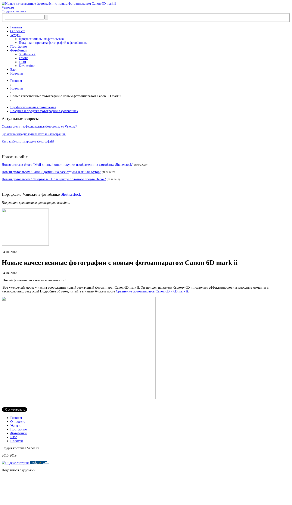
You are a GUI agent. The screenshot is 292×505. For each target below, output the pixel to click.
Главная (16, 27)
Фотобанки (18, 50)
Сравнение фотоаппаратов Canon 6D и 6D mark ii (152, 291)
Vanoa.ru (8, 7)
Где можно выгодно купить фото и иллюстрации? (34, 134)
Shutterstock (27, 54)
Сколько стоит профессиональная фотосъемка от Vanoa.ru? (39, 126)
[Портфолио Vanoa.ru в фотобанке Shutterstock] (25, 244)
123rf (22, 62)
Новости (16, 73)
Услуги (15, 35)
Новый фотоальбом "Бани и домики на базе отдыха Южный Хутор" (51, 172)
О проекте (17, 31)
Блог (13, 69)
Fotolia (23, 58)
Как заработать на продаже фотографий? (28, 141)
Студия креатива (14, 11)
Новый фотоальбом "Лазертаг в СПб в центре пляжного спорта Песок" (54, 179)
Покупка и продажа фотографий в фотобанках (53, 42)
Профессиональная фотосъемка (42, 39)
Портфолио (18, 46)
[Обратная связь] (146, 489)
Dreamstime (27, 66)
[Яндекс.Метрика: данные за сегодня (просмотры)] (15, 463)
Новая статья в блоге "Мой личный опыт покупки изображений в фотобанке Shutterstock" (67, 164)
